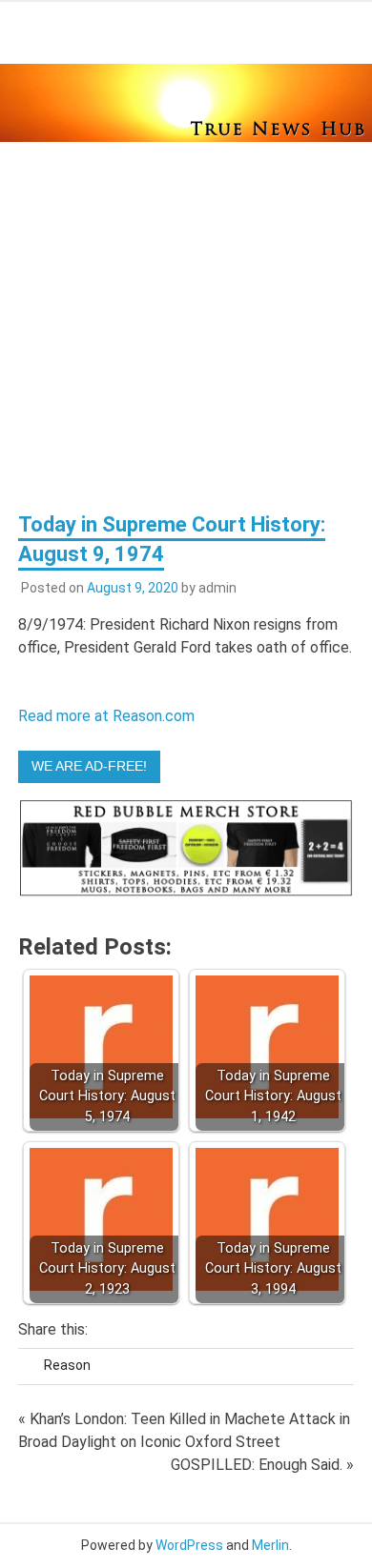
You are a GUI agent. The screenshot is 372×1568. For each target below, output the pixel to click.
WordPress (189, 1545)
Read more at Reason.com (106, 716)
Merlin (270, 1545)
